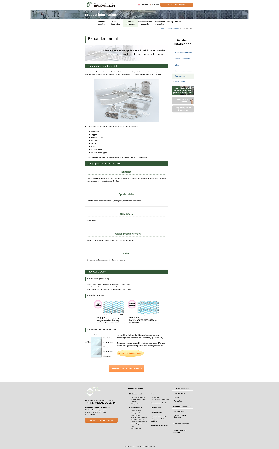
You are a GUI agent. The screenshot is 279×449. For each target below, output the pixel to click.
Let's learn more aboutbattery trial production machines (158, 419)
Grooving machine (136, 428)
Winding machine (136, 411)
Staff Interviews (179, 411)
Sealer (132, 426)
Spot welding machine (137, 419)
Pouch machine (135, 415)
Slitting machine (135, 404)
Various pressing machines (139, 417)
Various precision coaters (138, 399)
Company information (100, 23)
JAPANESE (144, 4)
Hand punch (155, 397)
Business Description (115, 23)
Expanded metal (180, 76)
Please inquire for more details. (125, 368)
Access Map (178, 401)
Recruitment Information (160, 23)
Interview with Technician (182, 100)
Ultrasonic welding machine (139, 421)
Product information (130, 23)
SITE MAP (155, 4)
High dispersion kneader (138, 397)
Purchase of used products (145, 23)
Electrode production (183, 53)
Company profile (179, 393)
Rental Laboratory (181, 81)
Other (177, 65)
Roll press (134, 402)
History (176, 397)
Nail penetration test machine (160, 399)
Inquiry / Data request (176, 22)
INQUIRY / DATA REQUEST (177, 4)
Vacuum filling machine (137, 424)
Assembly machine (182, 59)
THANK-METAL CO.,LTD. (100, 402)
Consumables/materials (183, 71)
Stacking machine (136, 413)
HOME (164, 29)
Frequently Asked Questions (183, 109)
